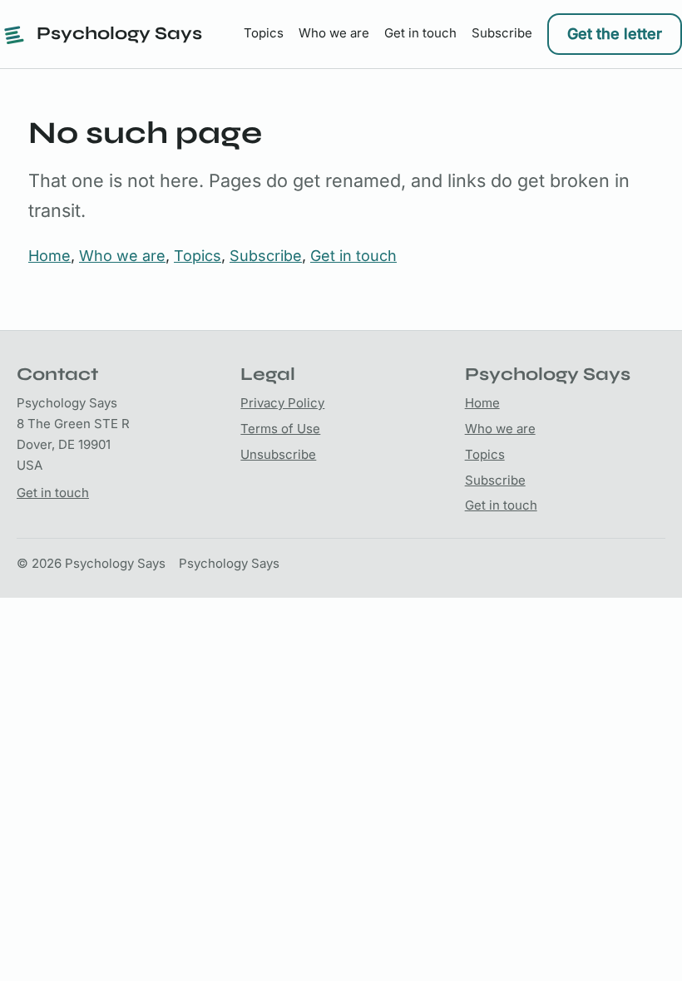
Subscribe (502, 33)
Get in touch (420, 33)
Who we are (334, 33)
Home (49, 255)
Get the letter (614, 33)
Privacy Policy (282, 403)
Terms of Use (280, 428)
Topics (264, 33)
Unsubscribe (278, 454)
